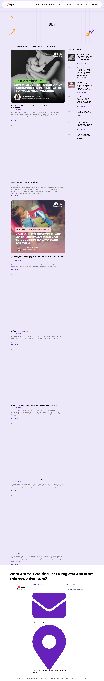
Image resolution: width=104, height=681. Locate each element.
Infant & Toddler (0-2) (23, 46)
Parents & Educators (48, 4)
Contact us (93, 4)
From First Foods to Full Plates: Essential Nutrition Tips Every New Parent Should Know (36, 479)
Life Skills (62, 4)
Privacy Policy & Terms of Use (74, 589)
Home (38, 4)
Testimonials (78, 4)
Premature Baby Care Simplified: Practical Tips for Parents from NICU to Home (34, 405)
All (13, 46)
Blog (86, 4)
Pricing (69, 4)
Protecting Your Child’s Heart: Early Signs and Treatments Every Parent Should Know (35, 551)
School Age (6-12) (50, 46)
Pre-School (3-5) (37, 46)
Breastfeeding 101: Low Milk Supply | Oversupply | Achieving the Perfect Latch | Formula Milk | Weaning (84, 57)
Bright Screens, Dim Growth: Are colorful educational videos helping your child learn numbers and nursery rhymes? (84, 100)
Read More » (15, 120)
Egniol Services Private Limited (76, 678)
